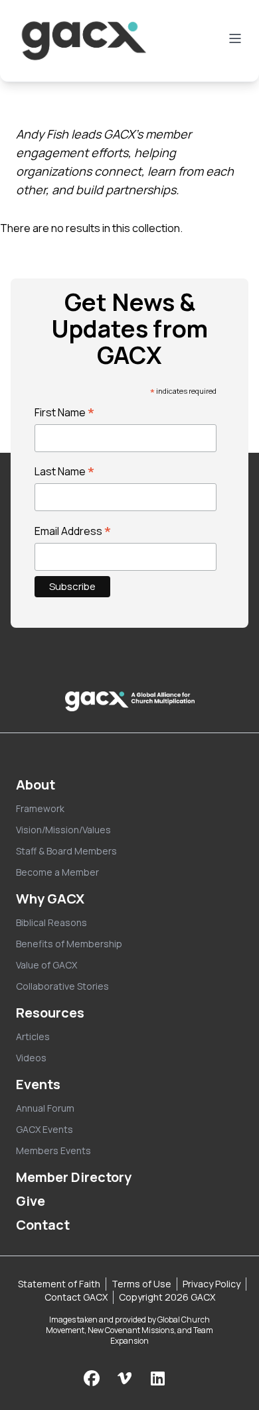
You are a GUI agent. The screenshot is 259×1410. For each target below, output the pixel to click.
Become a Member (57, 872)
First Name (65, 412)
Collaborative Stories (62, 986)
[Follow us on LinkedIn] (158, 1378)
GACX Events (44, 1129)
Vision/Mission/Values (63, 829)
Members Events (53, 1150)
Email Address (73, 531)
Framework (40, 808)
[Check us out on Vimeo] (126, 1378)
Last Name (65, 471)
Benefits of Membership (69, 943)
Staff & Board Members (66, 851)
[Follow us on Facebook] (92, 1378)
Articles (33, 1036)
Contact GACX (76, 1297)
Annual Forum (45, 1108)
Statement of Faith (59, 1283)
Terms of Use (141, 1283)
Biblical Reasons (51, 922)
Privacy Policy (211, 1283)
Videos (31, 1057)
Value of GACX (46, 965)
